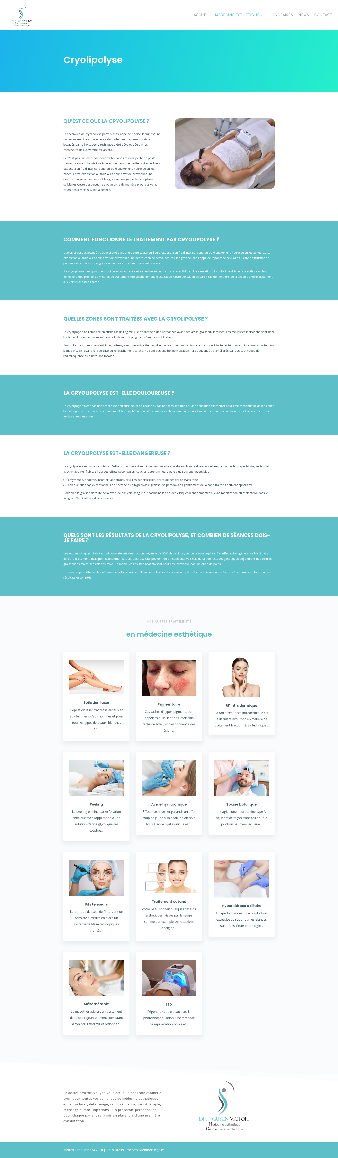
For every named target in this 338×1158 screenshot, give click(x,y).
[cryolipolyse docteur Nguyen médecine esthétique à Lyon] (225, 153)
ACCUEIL (202, 15)
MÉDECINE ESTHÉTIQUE (237, 15)
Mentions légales (152, 1150)
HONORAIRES (281, 15)
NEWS (303, 15)
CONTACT (323, 15)
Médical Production (77, 1150)
